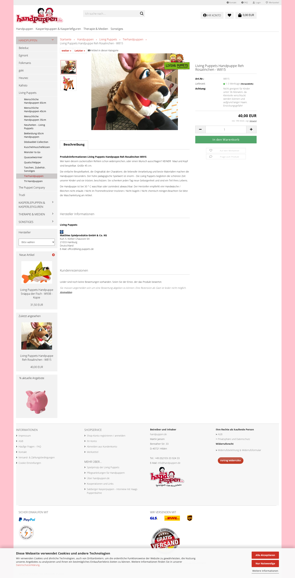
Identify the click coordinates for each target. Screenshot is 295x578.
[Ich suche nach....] (141, 13)
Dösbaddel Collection (36, 142)
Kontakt (232, 2)
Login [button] (258, 2)
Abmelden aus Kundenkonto (102, 446)
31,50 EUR (36, 305)
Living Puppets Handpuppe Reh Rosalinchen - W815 (36, 358)
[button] (200, 129)
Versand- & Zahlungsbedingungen (37, 457)
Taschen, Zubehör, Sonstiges (34, 169)
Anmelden (66, 292)
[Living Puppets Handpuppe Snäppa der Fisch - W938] (36, 272)
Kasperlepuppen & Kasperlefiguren (58, 29)
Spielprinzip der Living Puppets (103, 467)
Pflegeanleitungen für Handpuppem (106, 472)
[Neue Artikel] (53, 255)
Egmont (23, 55)
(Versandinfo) (247, 83)
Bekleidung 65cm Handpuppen (34, 135)
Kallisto (23, 85)
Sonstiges (117, 29)
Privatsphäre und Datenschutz (234, 439)
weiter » (66, 50)
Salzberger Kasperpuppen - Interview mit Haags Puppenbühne (112, 490)
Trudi (22, 195)
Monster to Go (32, 152)
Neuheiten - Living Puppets (34, 126)
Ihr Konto (92, 441)
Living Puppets (27, 93)
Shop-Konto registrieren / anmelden (106, 435)
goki (21, 70)
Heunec (23, 78)
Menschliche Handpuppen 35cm (35, 118)
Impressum (25, 435)
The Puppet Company (32, 187)
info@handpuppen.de (169, 462)
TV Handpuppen (33, 181)
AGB (21, 441)
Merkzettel (273, 2)
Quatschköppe (32, 162)
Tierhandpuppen (34, 176)
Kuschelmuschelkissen (37, 147)
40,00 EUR (36, 367)
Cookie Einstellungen (30, 462)
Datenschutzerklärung (27, 565)
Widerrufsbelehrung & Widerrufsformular (239, 450)
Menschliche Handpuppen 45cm (35, 109)
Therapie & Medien (95, 29)
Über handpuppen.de (98, 478)
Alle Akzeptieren (265, 555)
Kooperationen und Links (100, 483)
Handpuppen (24, 29)
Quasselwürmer (33, 157)
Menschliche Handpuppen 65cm (35, 101)
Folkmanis (25, 63)
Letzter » (80, 50)
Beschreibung (74, 144)
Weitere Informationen (265, 570)
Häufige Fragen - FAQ (30, 446)
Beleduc (24, 48)
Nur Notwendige (265, 563)
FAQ (245, 2)
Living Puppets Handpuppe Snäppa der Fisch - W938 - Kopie (36, 293)
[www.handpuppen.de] (47, 14)
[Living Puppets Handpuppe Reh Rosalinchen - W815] (134, 91)
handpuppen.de (158, 434)
